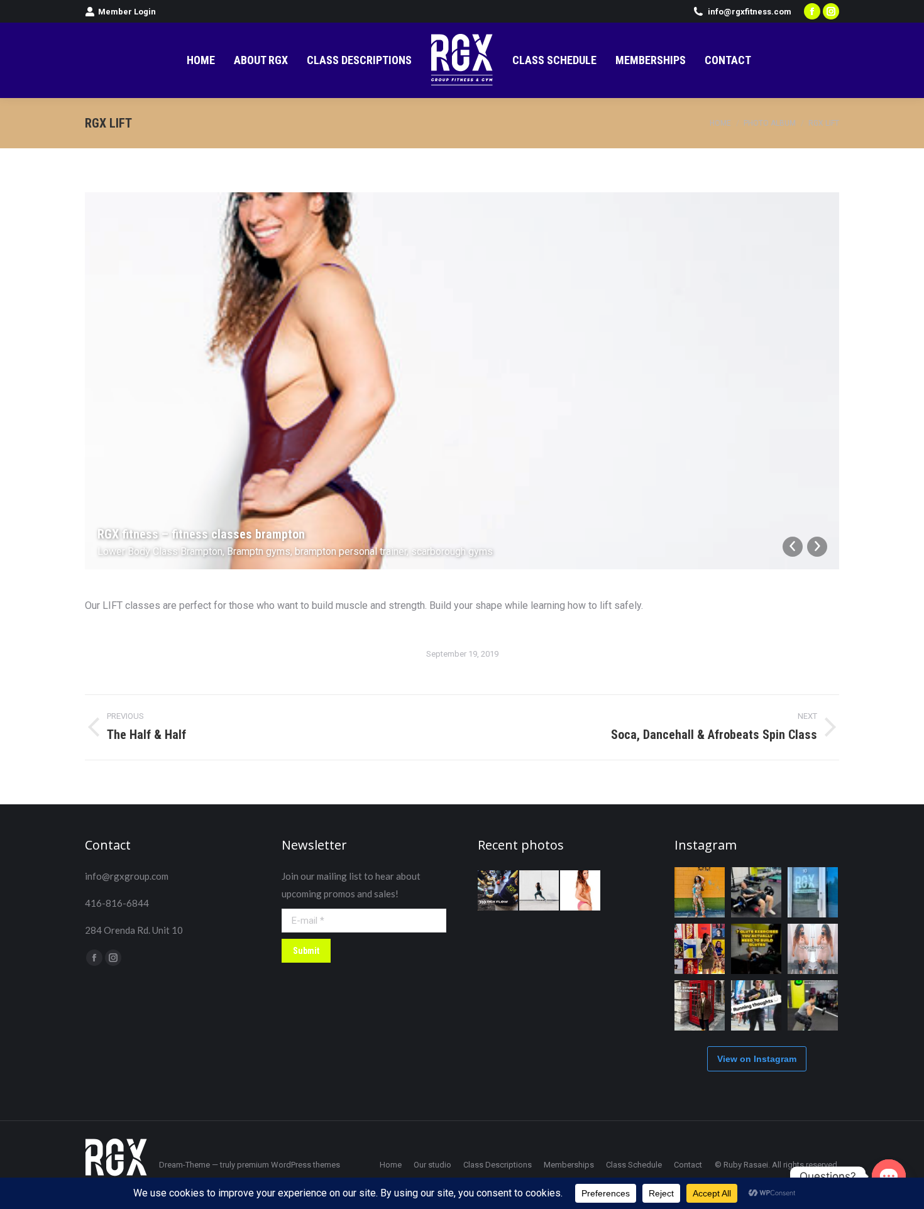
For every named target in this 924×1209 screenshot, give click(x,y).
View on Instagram (756, 1059)
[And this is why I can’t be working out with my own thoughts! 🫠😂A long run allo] (756, 1005)
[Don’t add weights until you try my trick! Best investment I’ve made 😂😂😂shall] (756, 892)
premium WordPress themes (288, 1164)
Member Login (127, 11)
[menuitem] (201, 60)
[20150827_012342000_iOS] (581, 891)
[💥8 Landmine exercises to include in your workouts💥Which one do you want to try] (813, 1005)
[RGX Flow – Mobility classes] (498, 891)
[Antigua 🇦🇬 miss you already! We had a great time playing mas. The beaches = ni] (699, 892)
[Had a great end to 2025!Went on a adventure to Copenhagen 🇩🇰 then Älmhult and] (699, 1005)
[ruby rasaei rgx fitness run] (540, 891)
